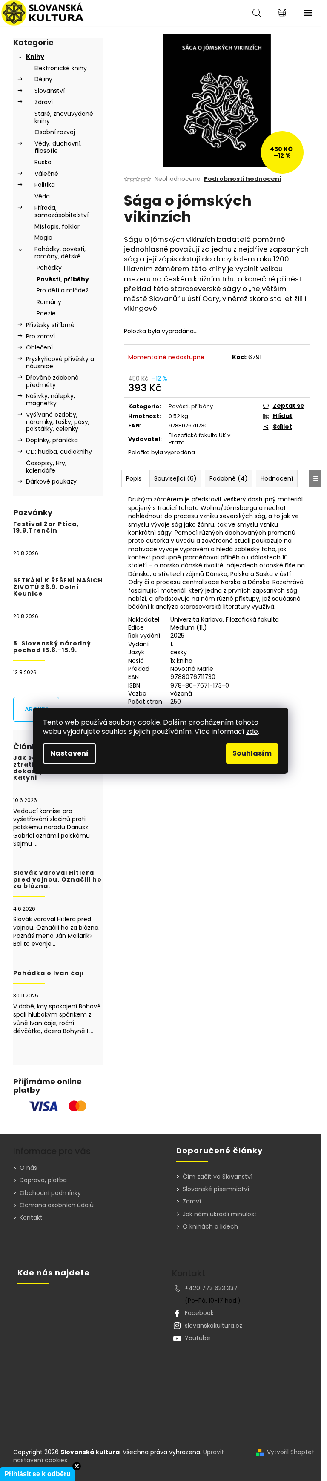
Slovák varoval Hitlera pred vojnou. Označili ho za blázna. (57, 879)
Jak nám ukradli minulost (220, 1214)
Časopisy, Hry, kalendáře (46, 467)
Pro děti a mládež (63, 290)
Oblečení (39, 347)
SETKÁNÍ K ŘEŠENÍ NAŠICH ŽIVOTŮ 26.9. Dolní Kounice (58, 587)
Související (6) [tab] (175, 478)
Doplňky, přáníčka (52, 440)
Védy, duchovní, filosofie (58, 147)
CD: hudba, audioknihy (59, 451)
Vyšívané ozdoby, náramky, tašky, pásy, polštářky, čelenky (57, 421)
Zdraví (43, 102)
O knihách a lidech (210, 1227)
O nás (28, 1167)
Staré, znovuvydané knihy (63, 117)
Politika (44, 184)
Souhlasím (252, 753)
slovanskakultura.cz (213, 1325)
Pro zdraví (40, 336)
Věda (42, 196)
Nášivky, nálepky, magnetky (50, 399)
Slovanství (49, 90)
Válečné (46, 173)
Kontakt (31, 1217)
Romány (49, 302)
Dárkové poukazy (51, 481)
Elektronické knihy (60, 68)
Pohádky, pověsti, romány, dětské (60, 253)
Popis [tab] (133, 478)
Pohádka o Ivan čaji (48, 973)
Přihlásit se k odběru (37, 1474)
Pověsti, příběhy (63, 279)
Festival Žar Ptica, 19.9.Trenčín (46, 527)
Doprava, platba (43, 1180)
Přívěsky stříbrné (50, 325)
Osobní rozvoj (54, 132)
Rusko (43, 162)
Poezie (46, 313)
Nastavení (69, 753)
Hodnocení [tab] (277, 478)
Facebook (199, 1313)
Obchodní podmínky (50, 1193)
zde (252, 731)
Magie (43, 237)
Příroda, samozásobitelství (61, 211)
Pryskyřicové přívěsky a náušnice (60, 362)
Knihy (35, 56)
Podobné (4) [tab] (228, 478)
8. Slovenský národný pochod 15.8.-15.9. (52, 646)
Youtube (197, 1338)
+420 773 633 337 (211, 1288)
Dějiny (43, 79)
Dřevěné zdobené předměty (52, 381)
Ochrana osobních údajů (57, 1205)
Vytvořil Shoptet (290, 1452)
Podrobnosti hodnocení (242, 179)
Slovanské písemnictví (216, 1189)
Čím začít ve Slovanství (217, 1177)
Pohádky (49, 268)
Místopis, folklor (57, 226)
